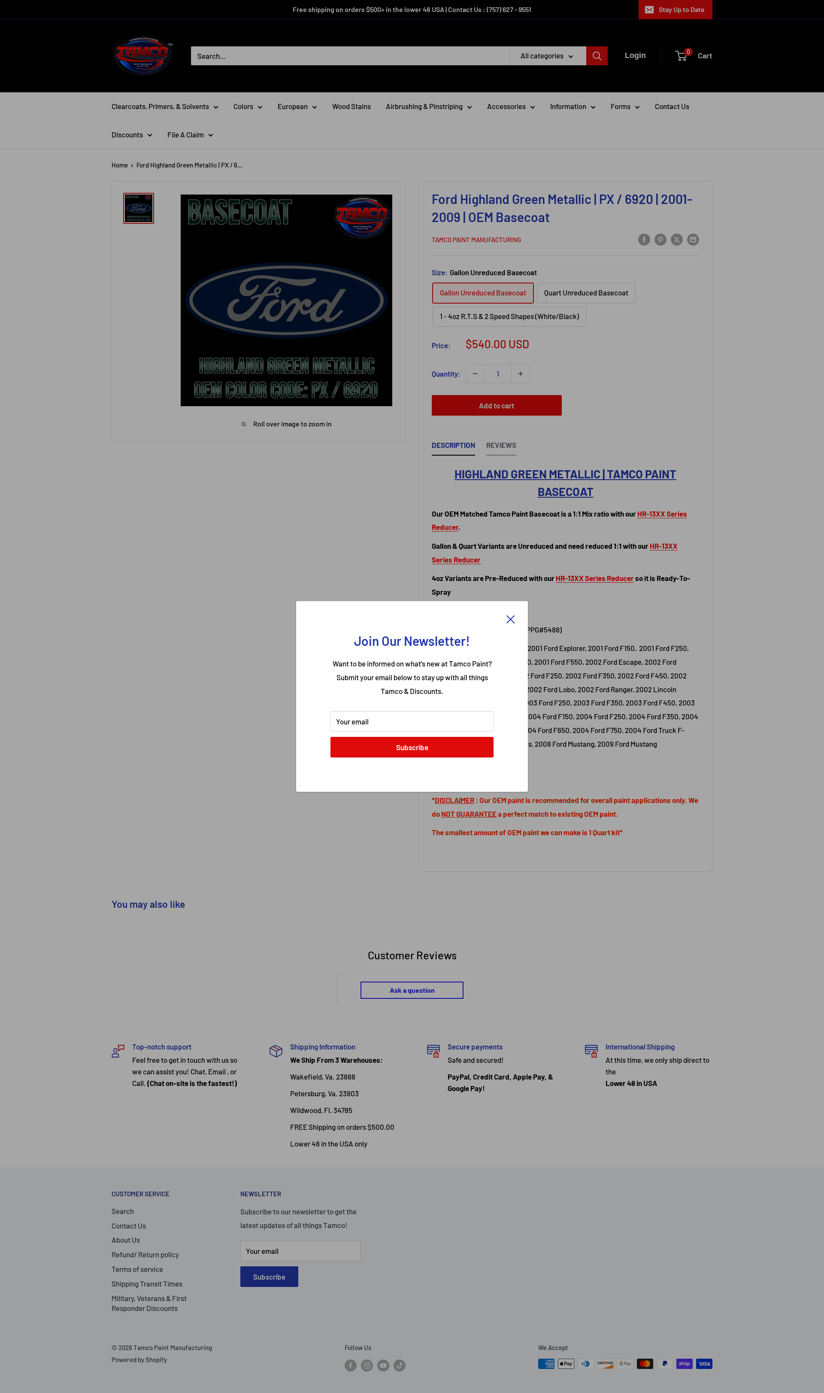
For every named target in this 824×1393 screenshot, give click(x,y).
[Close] (510, 618)
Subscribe (412, 747)
